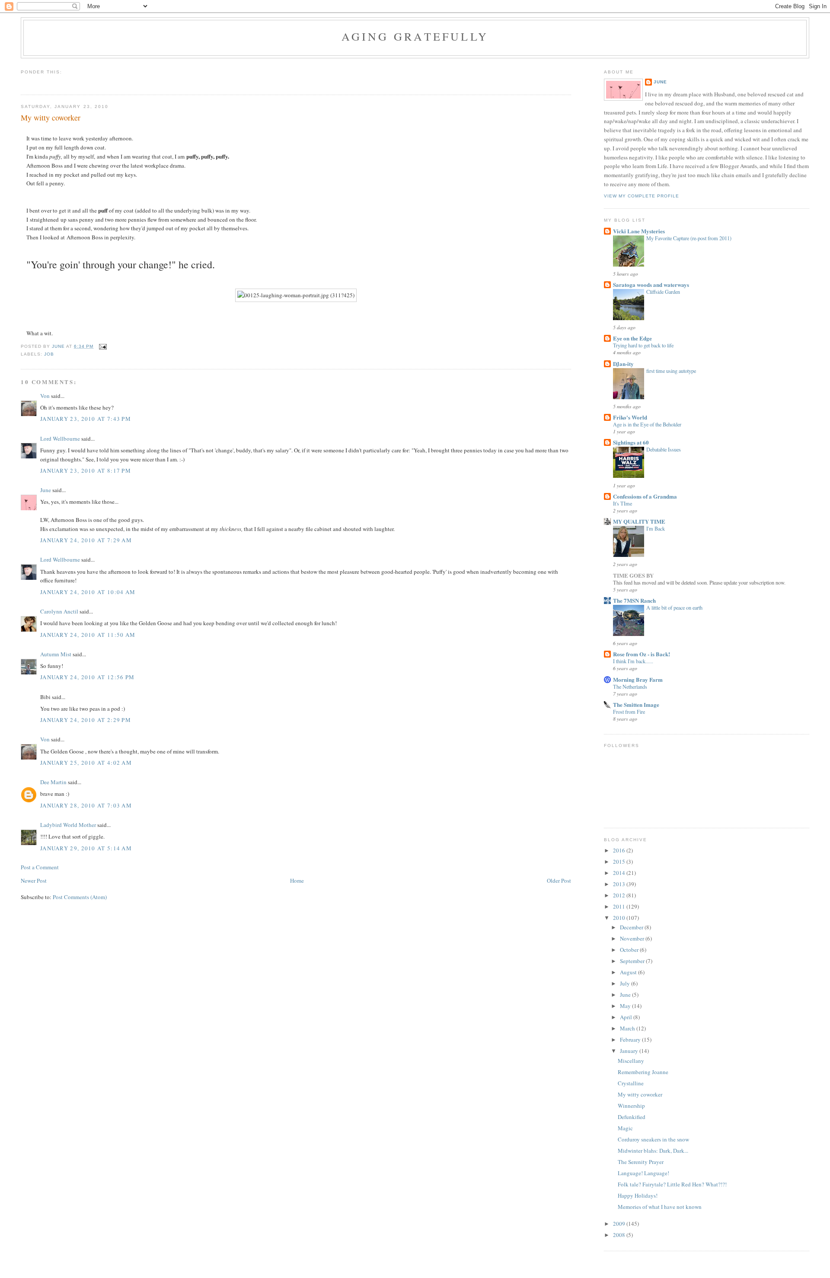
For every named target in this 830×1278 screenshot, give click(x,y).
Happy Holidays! (638, 1195)
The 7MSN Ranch (634, 600)
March (628, 1028)
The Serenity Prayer (641, 1162)
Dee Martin (53, 782)
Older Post (559, 880)
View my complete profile (641, 196)
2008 (619, 1235)
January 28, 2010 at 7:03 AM (86, 805)
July (625, 983)
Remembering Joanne (643, 1072)
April (626, 1017)
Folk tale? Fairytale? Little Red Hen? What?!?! (672, 1184)
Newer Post (34, 880)
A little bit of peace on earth (674, 607)
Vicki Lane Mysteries (639, 231)
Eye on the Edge (632, 338)
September (633, 961)
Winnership (631, 1106)
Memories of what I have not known (660, 1207)
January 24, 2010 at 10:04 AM (87, 592)
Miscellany (631, 1061)
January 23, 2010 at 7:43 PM (85, 419)
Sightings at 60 (631, 442)
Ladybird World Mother (68, 825)
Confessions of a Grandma (645, 496)
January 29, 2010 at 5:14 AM (86, 848)
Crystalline (631, 1083)
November (632, 938)
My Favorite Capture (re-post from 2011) (688, 238)
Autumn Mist (55, 654)
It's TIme (622, 503)
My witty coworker (640, 1094)
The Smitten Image (636, 704)
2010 (619, 918)
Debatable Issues (663, 449)
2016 (619, 850)
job (49, 354)
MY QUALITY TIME (639, 521)
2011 (619, 906)
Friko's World (630, 417)
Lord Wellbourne (60, 438)
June (45, 490)
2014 (619, 873)
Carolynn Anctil (59, 611)
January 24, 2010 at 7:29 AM (86, 540)
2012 (619, 895)
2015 (619, 861)
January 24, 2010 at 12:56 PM (87, 677)
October (630, 950)
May (626, 1006)
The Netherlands (630, 686)
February (631, 1039)
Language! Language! (643, 1173)
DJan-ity (623, 363)
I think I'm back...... (633, 661)
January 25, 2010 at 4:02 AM (86, 762)
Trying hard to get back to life (643, 345)
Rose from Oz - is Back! (641, 654)
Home (297, 880)
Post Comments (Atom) (80, 897)
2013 (619, 884)
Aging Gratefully (415, 36)
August (629, 972)
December (632, 927)
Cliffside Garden (663, 291)
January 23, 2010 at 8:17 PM (85, 470)
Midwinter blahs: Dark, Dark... (653, 1150)
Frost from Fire (629, 711)
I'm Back (655, 528)
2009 (619, 1223)
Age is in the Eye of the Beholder (647, 424)
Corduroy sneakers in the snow (653, 1139)
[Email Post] (102, 346)
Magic (625, 1128)
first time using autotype (671, 370)
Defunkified (631, 1117)
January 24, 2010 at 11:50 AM (87, 635)
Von (45, 396)
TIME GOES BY (633, 575)
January (629, 1051)
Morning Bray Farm (638, 679)
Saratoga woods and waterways (651, 284)
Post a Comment (40, 867)
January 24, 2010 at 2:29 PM (85, 720)
